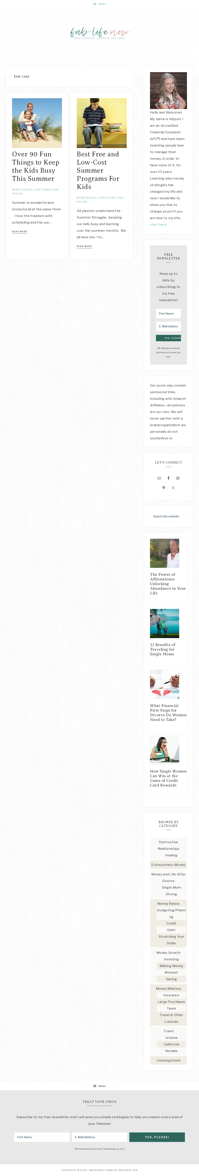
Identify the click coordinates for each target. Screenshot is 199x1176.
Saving (171, 979)
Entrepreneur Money (168, 865)
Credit (171, 923)
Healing (171, 855)
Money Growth (168, 953)
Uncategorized (169, 1060)
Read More (19, 231)
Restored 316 (128, 1170)
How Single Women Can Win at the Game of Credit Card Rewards (168, 778)
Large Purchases (171, 1002)
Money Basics (22, 189)
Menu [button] (102, 4)
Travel (168, 1031)
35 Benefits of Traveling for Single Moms (162, 649)
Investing (171, 959)
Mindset (171, 972)
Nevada (171, 1051)
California (171, 1044)
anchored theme (101, 1170)
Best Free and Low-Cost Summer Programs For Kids (98, 170)
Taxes (171, 1008)
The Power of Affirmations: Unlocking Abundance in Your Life (168, 583)
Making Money (171, 966)
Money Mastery (168, 988)
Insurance (171, 995)
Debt (171, 930)
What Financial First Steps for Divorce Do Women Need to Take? (168, 712)
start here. (158, 224)
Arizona (171, 1038)
